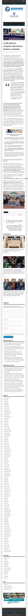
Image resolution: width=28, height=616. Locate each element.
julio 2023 (6, 458)
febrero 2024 (7, 446)
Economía (6, 564)
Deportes (6, 561)
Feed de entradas (7, 586)
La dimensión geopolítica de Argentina (12, 361)
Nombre (5, 319)
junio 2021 (6, 499)
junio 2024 (6, 439)
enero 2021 (6, 508)
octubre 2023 (7, 453)
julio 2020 (6, 518)
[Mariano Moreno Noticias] (14, 9)
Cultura (5, 559)
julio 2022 (6, 478)
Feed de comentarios (8, 587)
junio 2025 (6, 421)
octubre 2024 (7, 433)
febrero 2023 (7, 466)
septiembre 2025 (7, 416)
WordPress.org (7, 589)
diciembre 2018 (7, 550)
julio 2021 (6, 498)
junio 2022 (6, 479)
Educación (17, 51)
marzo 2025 (6, 426)
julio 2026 (6, 399)
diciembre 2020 (7, 509)
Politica (5, 574)
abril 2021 (6, 503)
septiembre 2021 (7, 494)
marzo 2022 (6, 484)
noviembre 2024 (7, 431)
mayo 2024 (6, 441)
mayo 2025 (6, 423)
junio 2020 (6, 519)
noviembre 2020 (7, 511)
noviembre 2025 (7, 413)
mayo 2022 (6, 481)
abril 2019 (6, 543)
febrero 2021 (7, 506)
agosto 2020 (6, 516)
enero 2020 (6, 528)
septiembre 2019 (7, 534)
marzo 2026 (6, 406)
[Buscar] (24, 1)
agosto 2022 (6, 476)
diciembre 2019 (7, 529)
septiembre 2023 (7, 454)
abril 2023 (6, 463)
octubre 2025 (7, 414)
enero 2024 (6, 448)
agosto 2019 (6, 536)
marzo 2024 (6, 444)
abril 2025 (6, 424)
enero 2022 (6, 488)
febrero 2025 (7, 428)
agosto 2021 (6, 496)
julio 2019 (6, 538)
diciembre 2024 (7, 429)
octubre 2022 (7, 473)
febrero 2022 (7, 486)
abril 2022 (6, 483)
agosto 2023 (6, 456)
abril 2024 (6, 443)
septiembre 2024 (7, 434)
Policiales (6, 573)
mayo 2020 (6, 521)
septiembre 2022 (7, 474)
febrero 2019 (7, 546)
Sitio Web (5, 328)
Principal (20, 51)
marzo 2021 (6, 504)
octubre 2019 (7, 533)
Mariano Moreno (7, 569)
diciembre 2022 (7, 469)
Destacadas (6, 563)
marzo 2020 (6, 524)
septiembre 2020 (7, 514)
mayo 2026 (6, 403)
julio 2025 (6, 419)
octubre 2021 (7, 493)
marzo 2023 (6, 464)
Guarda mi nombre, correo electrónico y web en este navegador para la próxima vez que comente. (14, 334)
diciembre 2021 (7, 489)
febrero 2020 (7, 526)
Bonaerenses (6, 558)
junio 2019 (6, 539)
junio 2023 (6, 459)
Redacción (11, 51)
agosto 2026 (6, 398)
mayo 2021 (6, 501)
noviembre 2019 (7, 531)
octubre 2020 (7, 513)
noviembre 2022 (7, 471)
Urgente (5, 578)
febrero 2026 (7, 408)
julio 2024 (6, 438)
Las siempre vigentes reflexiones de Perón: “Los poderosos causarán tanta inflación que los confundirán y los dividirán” (14, 375)
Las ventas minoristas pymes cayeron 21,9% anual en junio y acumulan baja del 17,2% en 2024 (14, 221)
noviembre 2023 (7, 451)
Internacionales (7, 568)
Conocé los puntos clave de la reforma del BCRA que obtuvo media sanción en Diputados (13, 251)
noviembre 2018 (7, 551)
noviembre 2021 (7, 491)
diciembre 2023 (7, 449)
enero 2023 (6, 468)
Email (5, 324)
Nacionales (6, 571)
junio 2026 (6, 401)
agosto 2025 (6, 418)
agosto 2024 (6, 436)
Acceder (5, 584)
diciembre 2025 (7, 411)
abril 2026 (6, 404)
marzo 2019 (6, 545)
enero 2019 (6, 548)
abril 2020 (6, 523)
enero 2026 (6, 409)
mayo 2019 (6, 541)
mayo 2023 (6, 461)
